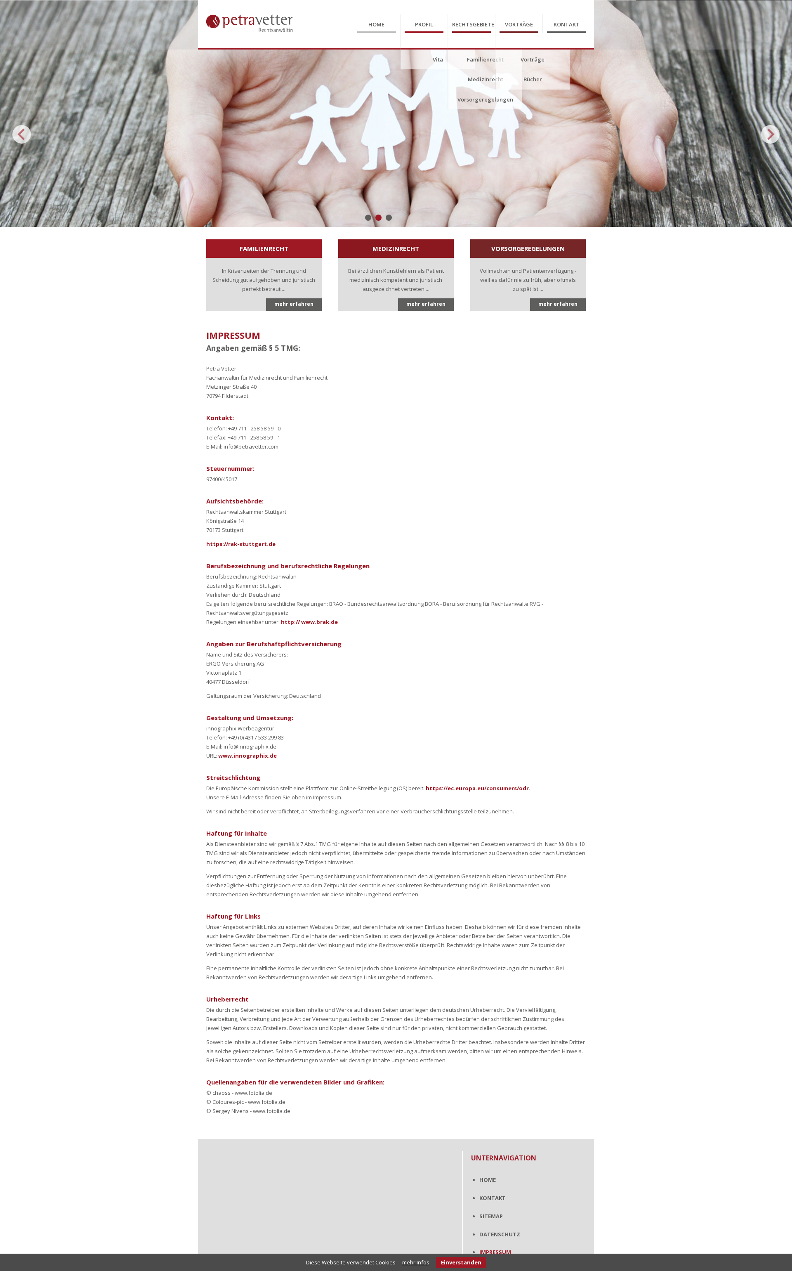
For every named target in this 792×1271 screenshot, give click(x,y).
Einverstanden (461, 1262)
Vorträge (532, 59)
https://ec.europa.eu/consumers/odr (477, 788)
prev (21, 134)
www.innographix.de (247, 755)
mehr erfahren (294, 303)
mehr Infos (415, 1262)
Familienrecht (485, 59)
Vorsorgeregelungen (485, 99)
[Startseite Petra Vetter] (249, 38)
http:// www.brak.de (309, 622)
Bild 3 (389, 218)
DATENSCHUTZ (499, 1234)
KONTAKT (567, 24)
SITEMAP (491, 1216)
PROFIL (424, 24)
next (770, 134)
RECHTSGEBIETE (471, 24)
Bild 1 (368, 218)
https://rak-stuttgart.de (241, 544)
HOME (376, 24)
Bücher (532, 79)
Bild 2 (378, 218)
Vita (438, 59)
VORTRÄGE (519, 24)
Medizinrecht (485, 79)
